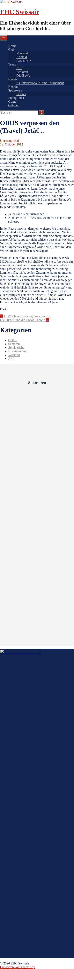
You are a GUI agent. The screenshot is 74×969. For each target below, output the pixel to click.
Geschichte (23, 60)
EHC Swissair (19, 11)
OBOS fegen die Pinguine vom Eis (25, 316)
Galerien (13, 105)
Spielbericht (16, 347)
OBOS (12, 340)
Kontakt (21, 57)
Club (11, 49)
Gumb (12, 101)
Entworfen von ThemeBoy (17, 967)
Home (12, 46)
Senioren (22, 72)
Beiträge (13, 86)
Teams (12, 64)
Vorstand (22, 53)
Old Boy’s (23, 75)
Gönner (21, 94)
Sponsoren (15, 90)
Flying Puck (16, 98)
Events (12, 79)
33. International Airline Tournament (40, 83)
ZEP (19, 68)
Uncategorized (9, 140)
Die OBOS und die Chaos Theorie (24, 320)
